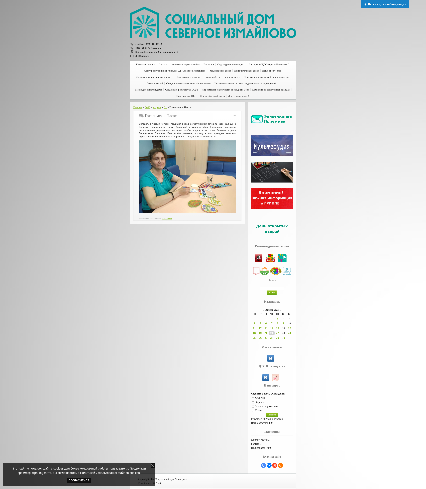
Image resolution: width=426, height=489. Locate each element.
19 (260, 333)
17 (289, 328)
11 (254, 328)
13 (266, 328)
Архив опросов (274, 418)
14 (271, 328)
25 (254, 337)
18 (254, 333)
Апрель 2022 (272, 310)
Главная (137, 107)
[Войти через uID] (263, 465)
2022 (147, 107)
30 (283, 337)
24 (289, 333)
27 (266, 337)
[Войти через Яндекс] (274, 465)
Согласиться (79, 480)
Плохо (258, 410)
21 (165, 107)
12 (260, 328)
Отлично (260, 397)
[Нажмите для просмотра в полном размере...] (187, 212)
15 (277, 328)
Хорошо (259, 402)
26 (260, 337)
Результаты (257, 418)
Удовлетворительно (266, 406)
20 (266, 333)
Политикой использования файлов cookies (110, 473)
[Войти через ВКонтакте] (269, 465)
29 (277, 337)
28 (271, 337)
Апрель (157, 107)
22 (277, 333)
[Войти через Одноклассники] (280, 465)
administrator (167, 218)
